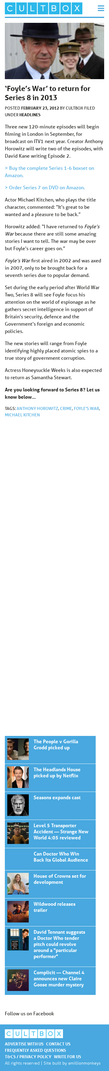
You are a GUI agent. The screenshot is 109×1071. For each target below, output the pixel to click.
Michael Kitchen (22, 415)
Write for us (67, 1056)
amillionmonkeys (84, 1063)
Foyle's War (86, 408)
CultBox (75, 108)
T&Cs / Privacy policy (28, 1056)
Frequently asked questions (35, 1050)
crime (66, 408)
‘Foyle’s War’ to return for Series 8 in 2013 (50, 750)
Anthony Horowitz (37, 408)
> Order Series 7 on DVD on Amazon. (45, 187)
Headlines (30, 114)
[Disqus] (54, 504)
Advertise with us (24, 1044)
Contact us (58, 1044)
